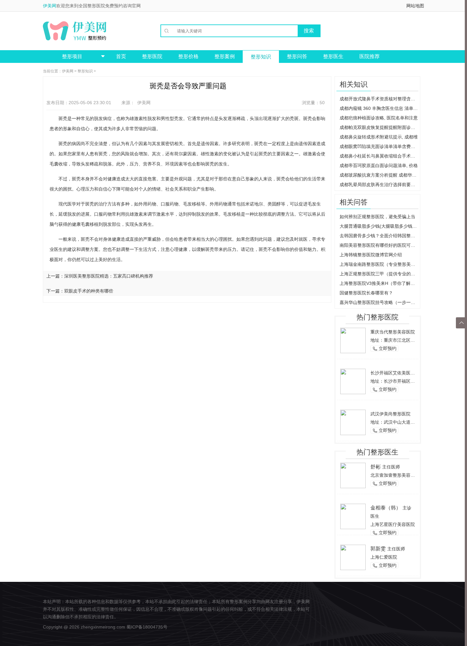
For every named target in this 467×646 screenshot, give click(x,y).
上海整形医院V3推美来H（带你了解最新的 (379, 283)
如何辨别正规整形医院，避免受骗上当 (377, 216)
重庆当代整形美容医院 (392, 331)
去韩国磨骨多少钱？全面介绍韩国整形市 (379, 235)
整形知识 (261, 56)
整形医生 (333, 56)
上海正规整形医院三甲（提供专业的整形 (379, 273)
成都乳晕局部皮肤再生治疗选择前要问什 (379, 184)
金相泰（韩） (385, 507)
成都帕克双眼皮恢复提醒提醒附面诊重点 (379, 127)
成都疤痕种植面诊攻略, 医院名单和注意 (379, 117)
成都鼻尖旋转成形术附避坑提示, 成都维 (379, 136)
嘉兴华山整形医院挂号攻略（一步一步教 (379, 302)
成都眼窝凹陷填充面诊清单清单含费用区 (379, 146)
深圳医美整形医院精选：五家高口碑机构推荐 (108, 276)
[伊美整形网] (74, 31)
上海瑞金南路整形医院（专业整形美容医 (379, 264)
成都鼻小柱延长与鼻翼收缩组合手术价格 (379, 155)
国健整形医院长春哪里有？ (366, 292)
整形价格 (188, 56)
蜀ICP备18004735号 (146, 626)
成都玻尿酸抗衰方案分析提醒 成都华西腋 (379, 175)
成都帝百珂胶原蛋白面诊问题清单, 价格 (379, 165)
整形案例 (224, 56)
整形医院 (152, 56)
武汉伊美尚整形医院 (390, 413)
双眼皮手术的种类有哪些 (88, 290)
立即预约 (384, 348)
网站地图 (415, 5)
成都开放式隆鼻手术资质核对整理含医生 (379, 98)
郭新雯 (378, 548)
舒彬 (375, 466)
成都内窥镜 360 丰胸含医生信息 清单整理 (379, 108)
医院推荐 (369, 56)
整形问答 (297, 56)
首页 (121, 56)
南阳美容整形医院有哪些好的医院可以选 (379, 245)
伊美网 (49, 5)
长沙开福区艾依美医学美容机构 (401, 372)
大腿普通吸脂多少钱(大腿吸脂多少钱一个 (379, 226)
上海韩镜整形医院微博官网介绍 (371, 254)
